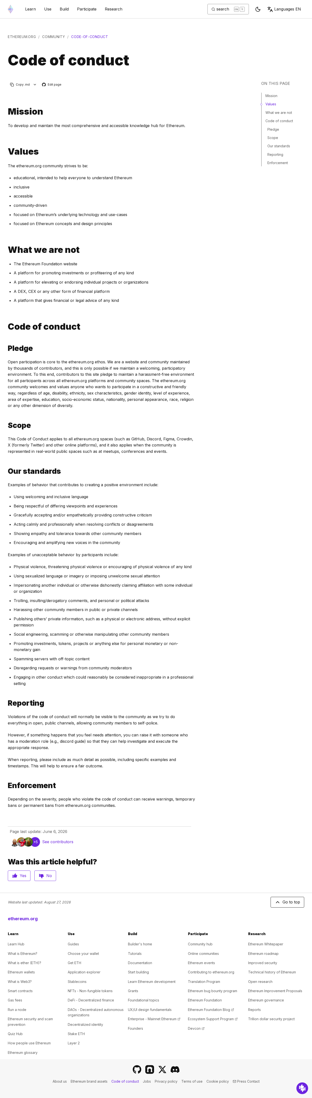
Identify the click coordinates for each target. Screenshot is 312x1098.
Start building (138, 972)
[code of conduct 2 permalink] (6, 326)
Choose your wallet (83, 953)
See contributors (57, 841)
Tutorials (135, 953)
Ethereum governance (266, 1000)
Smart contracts (20, 991)
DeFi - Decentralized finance (91, 1000)
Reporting (275, 154)
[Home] (10, 9)
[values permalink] (6, 151)
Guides (73, 944)
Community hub (200, 944)
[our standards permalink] (6, 471)
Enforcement (277, 163)
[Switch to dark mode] (258, 9)
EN (287, 9)
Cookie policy (217, 1081)
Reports (254, 1010)
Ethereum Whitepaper (265, 944)
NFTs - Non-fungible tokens (90, 991)
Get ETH (74, 963)
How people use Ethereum (29, 1043)
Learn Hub (16, 944)
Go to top (291, 902)
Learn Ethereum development (152, 981)
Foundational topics (143, 1000)
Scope (272, 138)
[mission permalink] (6, 111)
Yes (23, 875)
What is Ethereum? (22, 953)
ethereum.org (22, 37)
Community (53, 37)
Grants (133, 991)
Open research (260, 981)
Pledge (273, 129)
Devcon (196, 1028)
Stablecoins (77, 981)
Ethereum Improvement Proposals (275, 991)
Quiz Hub (15, 1034)
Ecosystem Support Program (213, 1019)
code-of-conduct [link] (89, 37)
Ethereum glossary (23, 1052)
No (49, 875)
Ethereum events (201, 963)
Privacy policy (166, 1081)
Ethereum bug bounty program (212, 991)
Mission (271, 96)
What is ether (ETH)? (24, 963)
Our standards (278, 146)
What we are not (278, 112)
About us (60, 1081)
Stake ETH (76, 1034)
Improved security (262, 963)
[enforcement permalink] (6, 785)
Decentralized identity (85, 1024)
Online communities (203, 953)
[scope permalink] (6, 425)
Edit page (51, 85)
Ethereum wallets (21, 972)
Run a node (17, 1010)
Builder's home (140, 944)
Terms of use (192, 1081)
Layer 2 (74, 1043)
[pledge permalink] (6, 348)
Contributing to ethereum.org (211, 972)
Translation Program (204, 981)
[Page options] (35, 84)
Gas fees (15, 1000)
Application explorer (84, 972)
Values (270, 104)
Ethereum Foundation (205, 1000)
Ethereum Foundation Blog (211, 1010)
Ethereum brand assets (89, 1081)
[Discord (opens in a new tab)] (175, 1069)
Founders (135, 1028)
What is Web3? (20, 981)
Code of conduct (279, 121)
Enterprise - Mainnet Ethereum (154, 1019)
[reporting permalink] (6, 703)
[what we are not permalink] (6, 250)
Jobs (147, 1081)
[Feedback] (302, 1088)
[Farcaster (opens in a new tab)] (149, 1069)
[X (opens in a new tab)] (162, 1069)
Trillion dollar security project (271, 1019)
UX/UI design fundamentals (150, 1010)
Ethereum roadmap (263, 953)
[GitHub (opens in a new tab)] (137, 1069)
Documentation (140, 963)
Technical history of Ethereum (272, 972)
